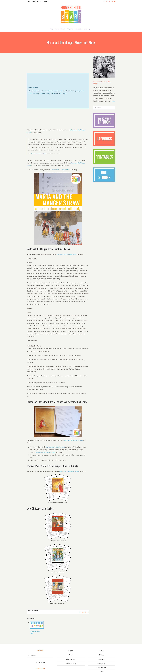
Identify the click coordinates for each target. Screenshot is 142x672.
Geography (101, 663)
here (113, 101)
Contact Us (71, 659)
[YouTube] (41, 662)
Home (71, 651)
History (101, 655)
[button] (89, 29)
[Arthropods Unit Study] (37, 625)
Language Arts (101, 667)
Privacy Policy (71, 663)
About (71, 655)
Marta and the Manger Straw (38, 153)
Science (101, 659)
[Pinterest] (39, 662)
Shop (101, 651)
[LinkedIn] (44, 662)
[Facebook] (36, 662)
